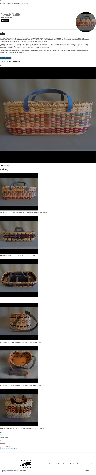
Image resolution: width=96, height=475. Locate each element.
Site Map (58, 464)
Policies (65, 464)
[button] (0, 432)
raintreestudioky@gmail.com (9, 448)
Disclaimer (80, 464)
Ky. (1, 0)
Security (72, 464)
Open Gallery (6, 165)
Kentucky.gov (5, 471)
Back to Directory (5, 58)
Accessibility (89, 464)
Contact (51, 464)
